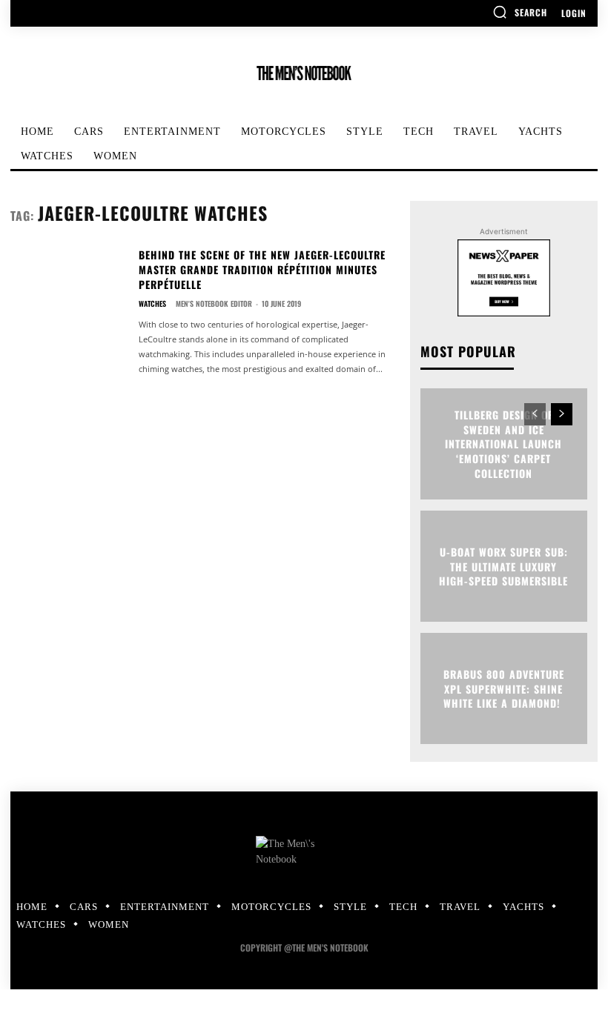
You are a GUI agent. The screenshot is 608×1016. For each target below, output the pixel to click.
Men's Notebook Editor (214, 303)
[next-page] (561, 414)
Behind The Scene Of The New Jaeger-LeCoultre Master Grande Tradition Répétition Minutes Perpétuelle (262, 269)
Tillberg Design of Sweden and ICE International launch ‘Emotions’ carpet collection (503, 443)
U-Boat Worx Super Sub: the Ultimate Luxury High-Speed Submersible (503, 566)
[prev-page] (535, 414)
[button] (519, 11)
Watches (152, 304)
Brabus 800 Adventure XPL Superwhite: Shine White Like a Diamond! (503, 688)
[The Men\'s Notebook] (304, 73)
